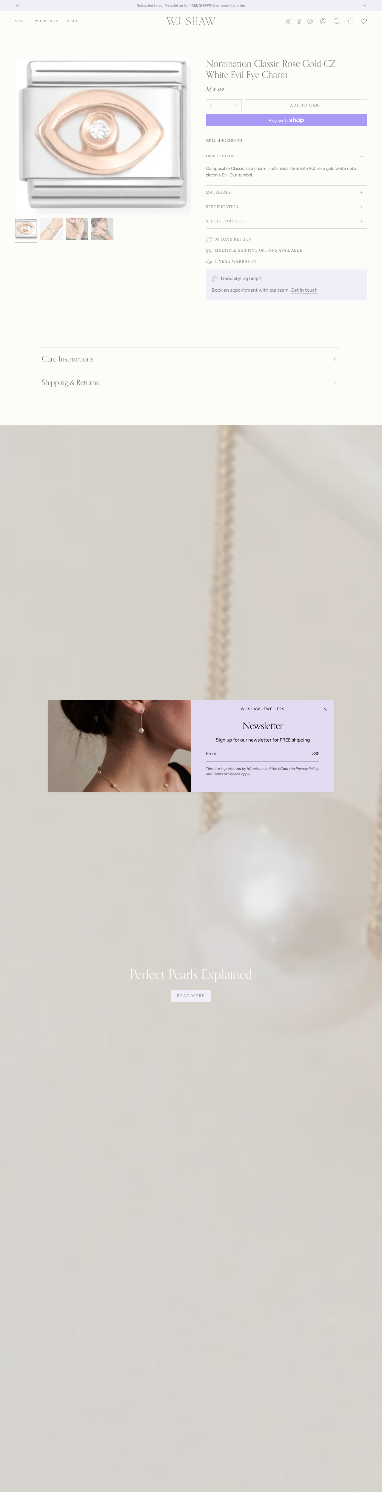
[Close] (325, 709)
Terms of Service (226, 774)
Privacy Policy (307, 769)
